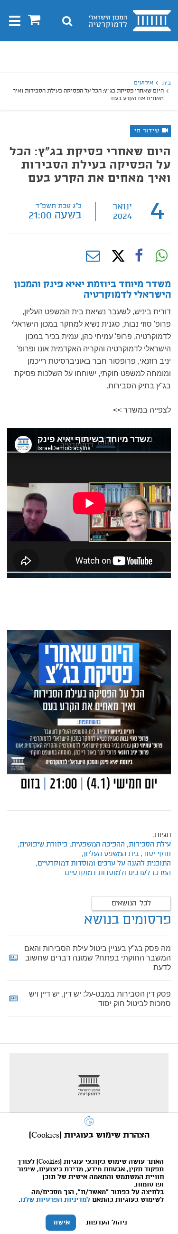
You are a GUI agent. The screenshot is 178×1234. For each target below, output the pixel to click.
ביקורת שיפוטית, (41, 844)
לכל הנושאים (131, 903)
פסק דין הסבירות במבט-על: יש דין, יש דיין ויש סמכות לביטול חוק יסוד (100, 999)
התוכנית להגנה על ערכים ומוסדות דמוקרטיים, (103, 863)
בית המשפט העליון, (110, 854)
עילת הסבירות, (148, 844)
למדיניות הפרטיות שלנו (55, 1200)
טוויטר (115, 255)
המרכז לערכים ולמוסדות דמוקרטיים (118, 873)
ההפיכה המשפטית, (97, 844)
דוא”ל (93, 255)
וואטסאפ (161, 255)
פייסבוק (138, 255)
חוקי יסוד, (155, 854)
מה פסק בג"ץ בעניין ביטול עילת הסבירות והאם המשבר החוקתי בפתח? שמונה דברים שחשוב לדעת (97, 957)
